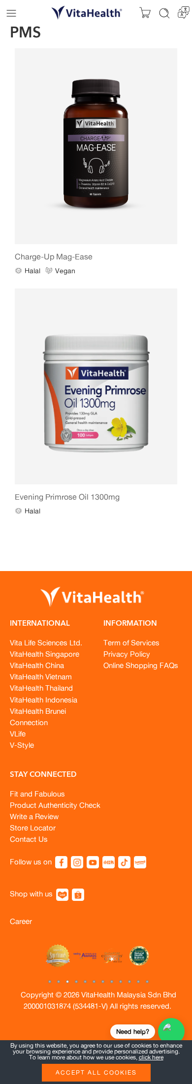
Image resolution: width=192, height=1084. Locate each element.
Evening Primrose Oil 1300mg (67, 497)
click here (151, 1057)
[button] (49, 981)
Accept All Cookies (96, 1072)
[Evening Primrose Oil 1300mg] (96, 386)
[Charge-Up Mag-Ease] (96, 146)
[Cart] (145, 13)
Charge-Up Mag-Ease (54, 256)
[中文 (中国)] (184, 11)
